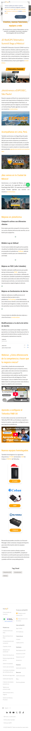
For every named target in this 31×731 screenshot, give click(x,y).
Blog (17, 679)
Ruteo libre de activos (8, 655)
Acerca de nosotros (21, 668)
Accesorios (19, 660)
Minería (18, 639)
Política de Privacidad (20, 9)
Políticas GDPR (8, 723)
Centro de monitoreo (8, 667)
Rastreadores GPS (21, 650)
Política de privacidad (9, 720)
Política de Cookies (9, 9)
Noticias (5, 575)
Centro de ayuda (20, 675)
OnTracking (11, 299)
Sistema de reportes (8, 679)
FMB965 (9, 459)
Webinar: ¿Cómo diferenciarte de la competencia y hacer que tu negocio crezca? (15, 359)
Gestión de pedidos (8, 663)
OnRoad (20, 251)
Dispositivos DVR (20, 653)
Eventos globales (20, 682)
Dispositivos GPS (7, 572)
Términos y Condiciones (12, 11)
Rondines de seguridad (9, 675)
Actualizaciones (17, 572)
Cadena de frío (20, 642)
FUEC (16, 272)
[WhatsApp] (28, 185)
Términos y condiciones (10, 716)
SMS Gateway (19, 631)
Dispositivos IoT (20, 657)
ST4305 (11, 457)
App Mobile (19, 628)
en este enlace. (13, 109)
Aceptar (20, 16)
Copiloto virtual (7, 646)
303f (22, 457)
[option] (15, 587)
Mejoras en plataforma (12, 217)
